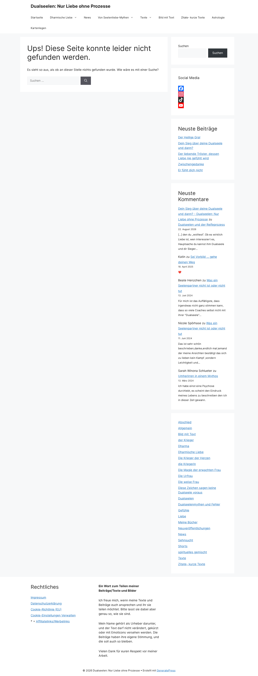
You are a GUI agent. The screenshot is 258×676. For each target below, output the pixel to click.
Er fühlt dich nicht (190, 170)
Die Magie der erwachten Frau (199, 470)
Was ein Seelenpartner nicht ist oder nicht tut (201, 286)
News (87, 17)
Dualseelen (186, 498)
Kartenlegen (38, 28)
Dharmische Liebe (61, 17)
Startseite (37, 17)
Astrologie (218, 17)
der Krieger (186, 440)
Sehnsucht (185, 540)
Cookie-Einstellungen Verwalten (53, 615)
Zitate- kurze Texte (193, 17)
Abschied (184, 422)
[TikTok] (202, 100)
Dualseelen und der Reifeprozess (201, 224)
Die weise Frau (188, 482)
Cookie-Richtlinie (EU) (46, 609)
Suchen (183, 46)
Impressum (38, 597)
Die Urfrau (185, 476)
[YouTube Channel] (202, 105)
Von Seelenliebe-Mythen (113, 17)
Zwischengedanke (191, 164)
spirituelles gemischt (192, 552)
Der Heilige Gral (189, 137)
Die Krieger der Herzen (194, 458)
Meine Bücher (187, 522)
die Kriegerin (187, 464)
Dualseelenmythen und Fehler (199, 504)
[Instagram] (202, 94)
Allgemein (185, 428)
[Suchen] (86, 81)
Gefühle (183, 510)
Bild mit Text (166, 17)
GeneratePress (166, 670)
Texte (143, 17)
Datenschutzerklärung (46, 603)
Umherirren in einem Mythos (198, 376)
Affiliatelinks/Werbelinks (53, 621)
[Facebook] (202, 88)
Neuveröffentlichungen (194, 528)
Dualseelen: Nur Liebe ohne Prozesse (70, 6)
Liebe (182, 516)
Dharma (183, 446)
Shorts (182, 546)
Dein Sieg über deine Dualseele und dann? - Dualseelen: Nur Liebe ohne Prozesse (200, 214)
